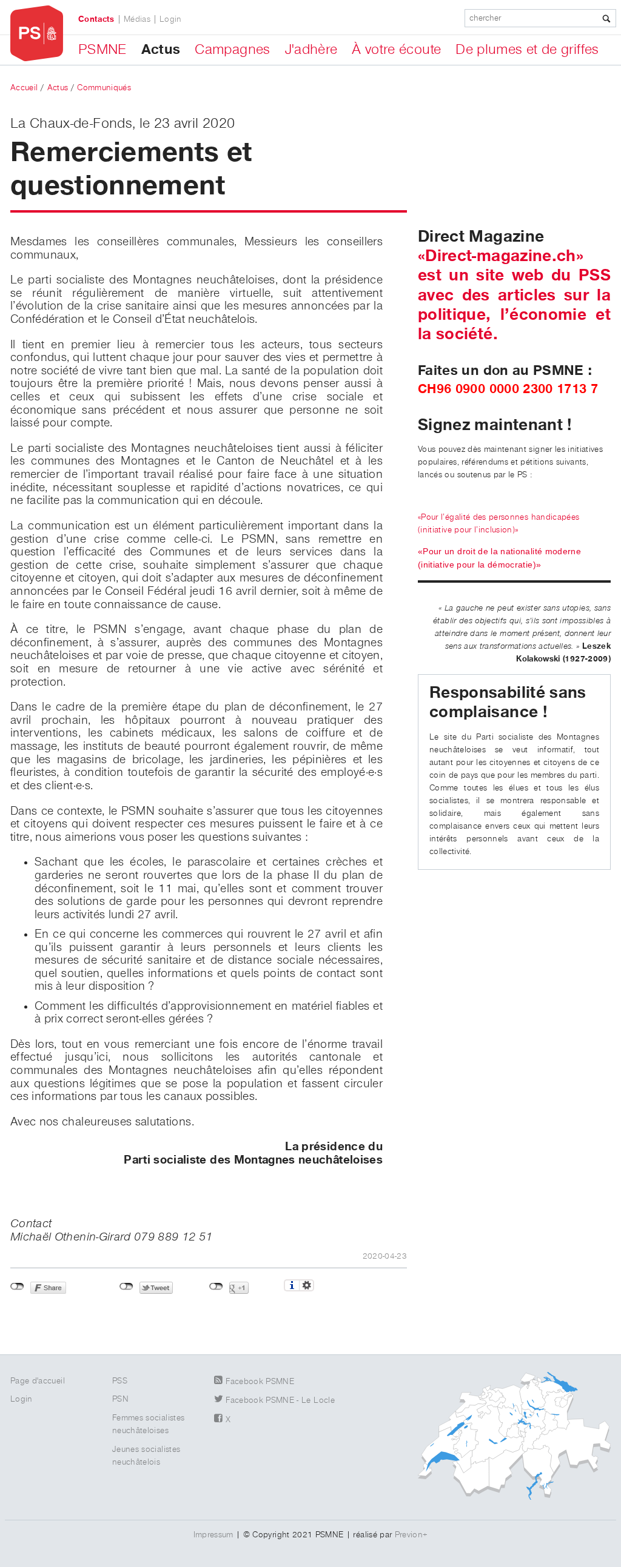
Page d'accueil (37, 1381)
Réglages (306, 1285)
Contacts (96, 19)
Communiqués (104, 88)
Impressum (213, 1535)
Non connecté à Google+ (216, 1286)
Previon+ (411, 1535)
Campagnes (232, 49)
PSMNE (102, 49)
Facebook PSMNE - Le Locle (280, 1400)
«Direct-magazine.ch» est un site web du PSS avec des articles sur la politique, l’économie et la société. (514, 295)
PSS (119, 1381)
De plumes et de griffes (527, 49)
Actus (161, 49)
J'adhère (311, 49)
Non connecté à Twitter (126, 1286)
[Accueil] (36, 33)
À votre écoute (396, 49)
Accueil (24, 88)
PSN (120, 1399)
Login (170, 19)
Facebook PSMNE (260, 1381)
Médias (137, 19)
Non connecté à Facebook (17, 1286)
